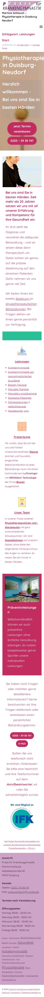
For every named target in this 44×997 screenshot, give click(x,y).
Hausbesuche (15, 410)
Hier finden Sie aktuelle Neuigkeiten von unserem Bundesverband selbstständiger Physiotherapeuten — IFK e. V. (22, 844)
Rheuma (18, 972)
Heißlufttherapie (17, 406)
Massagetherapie (8, 959)
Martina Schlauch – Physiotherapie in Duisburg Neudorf (19, 16)
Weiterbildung (9, 979)
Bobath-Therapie (9, 943)
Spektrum (23, 298)
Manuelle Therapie (18, 389)
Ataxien (5, 938)
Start (5, 40)
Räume (34, 451)
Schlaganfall (32, 975)
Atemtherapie (14, 938)
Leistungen (22, 361)
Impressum (16, 992)
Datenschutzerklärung (31, 992)
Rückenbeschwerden (13, 975)
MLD (18, 959)
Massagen (29, 956)
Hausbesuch (6, 947)
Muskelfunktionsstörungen (13, 962)
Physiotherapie (13, 967)
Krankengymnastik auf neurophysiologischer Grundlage (21, 376)
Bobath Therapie (17, 384)
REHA (27, 968)
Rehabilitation (8, 972)
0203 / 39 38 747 (20, 887)
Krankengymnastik (18, 367)
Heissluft (15, 947)
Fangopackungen (18, 402)
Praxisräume (22, 437)
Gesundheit (26, 942)
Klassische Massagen (20, 397)
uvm (26, 410)
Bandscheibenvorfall (31, 937)
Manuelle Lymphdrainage (22, 393)
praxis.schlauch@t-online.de (23, 891)
